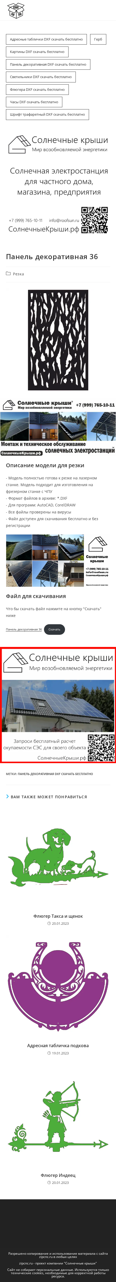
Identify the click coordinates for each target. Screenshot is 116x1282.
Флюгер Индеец (58, 1175)
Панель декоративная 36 (24, 629)
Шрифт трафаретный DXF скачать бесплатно (47, 114)
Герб (98, 39)
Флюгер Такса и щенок (58, 916)
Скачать (54, 629)
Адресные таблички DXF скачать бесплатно (46, 39)
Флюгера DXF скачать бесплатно (37, 89)
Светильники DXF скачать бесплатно (41, 76)
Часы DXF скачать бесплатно (34, 101)
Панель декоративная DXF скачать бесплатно (48, 64)
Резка (18, 273)
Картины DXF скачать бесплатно (37, 51)
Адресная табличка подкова (58, 1046)
